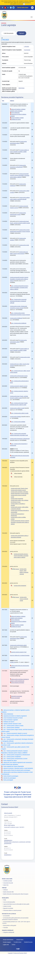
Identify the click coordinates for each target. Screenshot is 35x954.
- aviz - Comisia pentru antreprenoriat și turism (15, 758)
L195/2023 (5, 40)
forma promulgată (15, 698)
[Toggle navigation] (31, 17)
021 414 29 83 (7, 833)
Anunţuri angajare (7, 942)
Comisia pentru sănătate (15, 416)
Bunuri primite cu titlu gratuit (9, 925)
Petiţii (4, 900)
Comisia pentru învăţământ (16, 318)
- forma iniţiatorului (8, 714)
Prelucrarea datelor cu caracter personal (12, 910)
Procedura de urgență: (7, 71)
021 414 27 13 (7, 848)
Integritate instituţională (8, 932)
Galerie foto (5, 885)
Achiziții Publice (19, 939)
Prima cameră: (5, 56)
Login (18, 949)
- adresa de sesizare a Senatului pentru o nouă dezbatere (18, 768)
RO (32, 7)
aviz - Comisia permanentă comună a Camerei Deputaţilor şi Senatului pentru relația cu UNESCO (19, 287)
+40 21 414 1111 (8, 822)
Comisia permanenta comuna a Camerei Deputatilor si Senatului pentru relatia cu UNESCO (20, 522)
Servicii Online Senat (22, 7)
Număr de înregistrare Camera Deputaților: (12, 50)
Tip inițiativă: (5, 60)
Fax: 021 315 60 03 (8, 850)
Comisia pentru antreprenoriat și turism (19, 375)
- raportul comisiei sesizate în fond (12, 723)
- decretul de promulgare (9, 778)
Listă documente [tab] (8, 33)
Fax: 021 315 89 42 (8, 835)
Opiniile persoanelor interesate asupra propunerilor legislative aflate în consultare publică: (9, 89)
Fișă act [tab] (21, 33)
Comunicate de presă (8, 883)
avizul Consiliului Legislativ (17, 117)
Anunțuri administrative (8, 939)
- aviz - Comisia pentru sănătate (11, 727)
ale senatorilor (6, 915)
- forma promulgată (8, 780)
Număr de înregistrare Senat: (9, 46)
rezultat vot (12, 662)
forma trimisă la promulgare (17, 682)
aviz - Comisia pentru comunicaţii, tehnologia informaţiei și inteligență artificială (18, 301)
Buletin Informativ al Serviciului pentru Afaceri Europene (15, 894)
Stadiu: (3, 74)
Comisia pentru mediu (24, 245)
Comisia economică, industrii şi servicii (18, 386)
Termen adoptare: (6, 84)
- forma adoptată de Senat (10, 760)
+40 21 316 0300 (8, 823)
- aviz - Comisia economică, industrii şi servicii (15, 733)
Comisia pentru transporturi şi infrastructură (20, 438)
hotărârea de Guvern (16, 119)
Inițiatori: (4, 63)
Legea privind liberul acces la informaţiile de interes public (16, 904)
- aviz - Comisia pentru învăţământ (12, 756)
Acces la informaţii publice (9, 902)
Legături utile (6, 944)
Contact (13, 944)
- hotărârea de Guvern (8, 721)
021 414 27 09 (7, 832)
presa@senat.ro (7, 854)
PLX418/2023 (27, 50)
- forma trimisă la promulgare (10, 776)
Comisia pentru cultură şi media (17, 408)
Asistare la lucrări (7, 906)
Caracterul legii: (6, 81)
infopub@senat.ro (8, 840)
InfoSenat (5, 889)
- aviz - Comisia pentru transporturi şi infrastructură (16, 754)
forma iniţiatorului (15, 112)
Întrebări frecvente (28, 942)
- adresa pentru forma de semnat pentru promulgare (16, 770)
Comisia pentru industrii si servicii (18, 490)
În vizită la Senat (17, 942)
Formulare (5, 927)
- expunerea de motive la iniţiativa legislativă (15, 716)
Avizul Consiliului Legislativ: (8, 67)
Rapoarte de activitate (8, 908)
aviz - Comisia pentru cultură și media (19, 413)
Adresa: (4, 53)
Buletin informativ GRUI (8, 892)
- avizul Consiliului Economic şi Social (13, 718)
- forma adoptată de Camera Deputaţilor (13, 766)
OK (24, 4)
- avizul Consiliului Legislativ (10, 720)
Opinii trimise (21, 88)
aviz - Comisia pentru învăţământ (18, 323)
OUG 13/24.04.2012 (26, 2)
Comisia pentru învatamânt (17, 498)
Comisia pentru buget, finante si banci (19, 488)
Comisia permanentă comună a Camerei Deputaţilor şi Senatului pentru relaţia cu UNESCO (19, 175)
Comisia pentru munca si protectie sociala (24, 599)
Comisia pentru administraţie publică (18, 645)
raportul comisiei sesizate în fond (18, 652)
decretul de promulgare (16, 696)
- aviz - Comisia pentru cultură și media (13, 725)
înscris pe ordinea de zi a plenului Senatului (19, 655)
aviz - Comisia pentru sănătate (18, 421)
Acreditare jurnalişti (7, 880)
